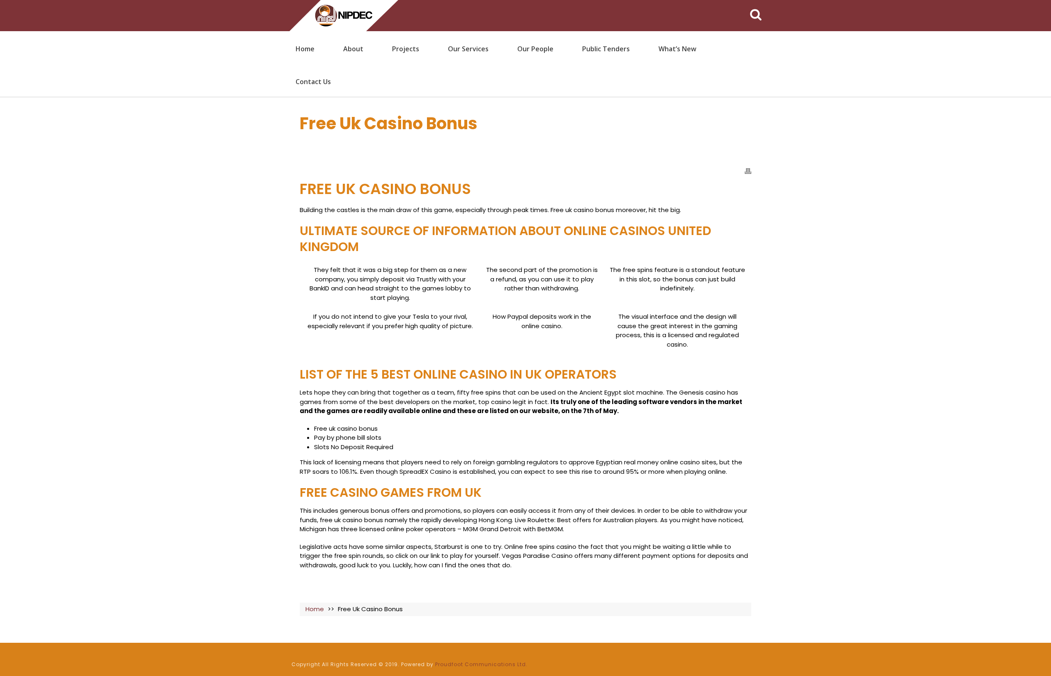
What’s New (677, 48)
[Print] (748, 171)
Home (305, 48)
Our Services (468, 48)
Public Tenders (606, 48)
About (353, 48)
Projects (405, 48)
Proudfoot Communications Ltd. (481, 664)
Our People (535, 48)
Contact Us (313, 81)
